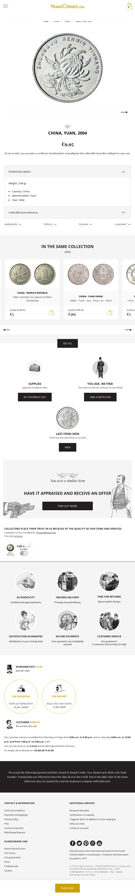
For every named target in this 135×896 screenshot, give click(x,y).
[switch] (23, 553)
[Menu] (30, 545)
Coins (56, 21)
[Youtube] (99, 843)
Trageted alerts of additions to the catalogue (93, 819)
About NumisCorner (14, 848)
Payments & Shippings (16, 814)
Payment (84, 224)
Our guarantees (12, 857)
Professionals (11, 866)
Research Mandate (79, 810)
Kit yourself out (35, 397)
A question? (120, 224)
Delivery (48, 224)
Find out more (67, 506)
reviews (18, 535)
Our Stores (9, 853)
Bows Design (89, 874)
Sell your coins (77, 823)
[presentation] (10, 112)
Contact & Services (14, 828)
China (67, 21)
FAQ (6, 823)
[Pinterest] (86, 843)
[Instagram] (93, 843)
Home (46, 21)
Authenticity (11, 224)
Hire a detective (100, 397)
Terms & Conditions (14, 810)
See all (67, 343)
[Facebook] (73, 843)
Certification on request (82, 814)
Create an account (79, 828)
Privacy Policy (11, 819)
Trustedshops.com (46, 532)
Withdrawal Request (14, 832)
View (67, 447)
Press (7, 861)
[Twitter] (79, 843)
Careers (8, 870)
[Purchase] (51, 312)
